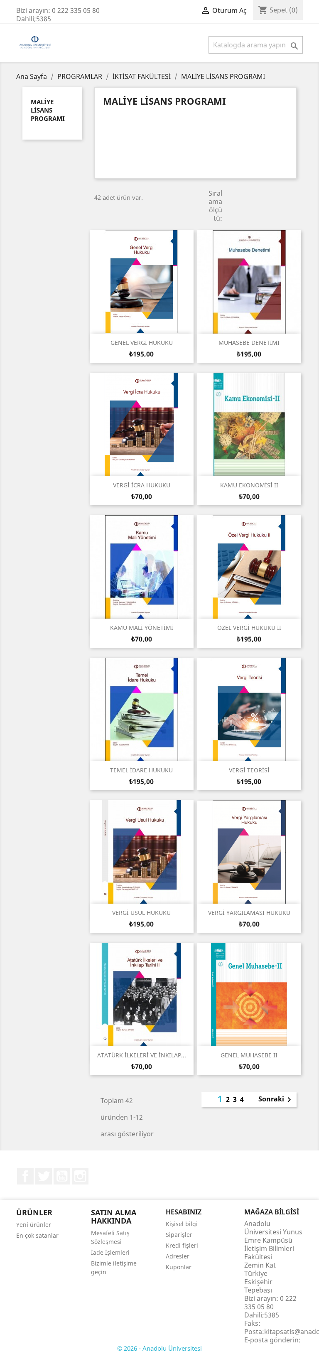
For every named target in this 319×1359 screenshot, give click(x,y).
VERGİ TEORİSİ (249, 770)
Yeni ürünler (33, 1225)
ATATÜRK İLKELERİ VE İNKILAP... (141, 1055)
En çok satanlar (37, 1235)
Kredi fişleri (182, 1245)
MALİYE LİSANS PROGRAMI (48, 110)
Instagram (80, 1176)
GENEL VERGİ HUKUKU (141, 343)
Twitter (43, 1176)
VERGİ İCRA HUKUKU (141, 485)
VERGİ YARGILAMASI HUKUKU (249, 913)
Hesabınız (183, 1211)
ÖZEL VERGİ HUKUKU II (249, 628)
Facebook (25, 1176)
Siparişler (179, 1235)
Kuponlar (178, 1267)
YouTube (62, 1176)
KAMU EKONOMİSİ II (249, 485)
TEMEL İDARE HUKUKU (141, 770)
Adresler (177, 1256)
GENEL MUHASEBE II (249, 1055)
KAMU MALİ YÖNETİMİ (141, 628)
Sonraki (276, 1100)
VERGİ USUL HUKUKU (141, 913)
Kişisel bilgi (182, 1224)
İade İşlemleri (110, 1252)
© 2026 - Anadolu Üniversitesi (159, 1348)
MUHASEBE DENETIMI (249, 343)
